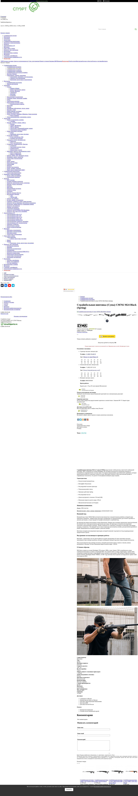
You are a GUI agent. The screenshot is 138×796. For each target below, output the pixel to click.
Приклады (13, 141)
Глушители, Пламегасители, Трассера (17, 144)
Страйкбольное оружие (10, 35)
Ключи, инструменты (13, 167)
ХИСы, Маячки (14, 127)
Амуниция (7, 38)
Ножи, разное (10, 161)
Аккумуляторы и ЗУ (9, 45)
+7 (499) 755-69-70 (91, 354)
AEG (11, 195)
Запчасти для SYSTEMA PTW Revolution (18, 210)
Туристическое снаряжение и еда (13, 57)
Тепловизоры (10, 250)
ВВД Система (11, 180)
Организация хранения (13, 177)
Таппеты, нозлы (11, 190)
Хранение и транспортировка (12, 42)
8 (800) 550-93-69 (9, 24)
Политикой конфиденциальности (102, 786)
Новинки (59, 61)
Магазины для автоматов (14, 230)
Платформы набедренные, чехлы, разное (18, 108)
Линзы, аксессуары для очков (18, 238)
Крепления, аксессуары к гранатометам (21, 79)
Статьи (6, 305)
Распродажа (7, 58)
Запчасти (6, 44)
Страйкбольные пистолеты (14, 82)
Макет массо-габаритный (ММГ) (16, 170)
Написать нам (4, 313)
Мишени (9, 165)
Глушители (13, 145)
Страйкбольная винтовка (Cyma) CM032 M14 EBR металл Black (116, 781)
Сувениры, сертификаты (10, 55)
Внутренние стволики (13, 194)
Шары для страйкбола (13, 261)
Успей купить (72, 61)
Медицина (7, 54)
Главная (82, 296)
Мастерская (79, 61)
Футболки (13, 95)
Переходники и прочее (13, 225)
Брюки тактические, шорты (17, 89)
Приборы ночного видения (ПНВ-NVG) (18, 251)
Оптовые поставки (8, 61)
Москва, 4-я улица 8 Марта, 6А (90, 357)
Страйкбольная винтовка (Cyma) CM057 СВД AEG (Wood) (130, 781)
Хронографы (10, 164)
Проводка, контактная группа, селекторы (18, 183)
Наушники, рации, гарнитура (15, 157)
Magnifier (9, 247)
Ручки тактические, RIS (16, 137)
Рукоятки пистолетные (16, 138)
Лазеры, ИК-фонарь (15, 125)
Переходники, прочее (16, 150)
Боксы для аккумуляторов (14, 227)
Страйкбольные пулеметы (14, 69)
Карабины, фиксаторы (13, 112)
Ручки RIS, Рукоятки (12, 135)
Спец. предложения (34, 61)
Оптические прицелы (13, 246)
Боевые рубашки (14, 88)
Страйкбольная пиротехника (12, 41)
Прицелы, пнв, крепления (11, 50)
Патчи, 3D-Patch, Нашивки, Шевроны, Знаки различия (22, 114)
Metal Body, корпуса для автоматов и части (18, 151)
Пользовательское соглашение (12, 309)
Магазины (6, 47)
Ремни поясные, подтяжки (14, 111)
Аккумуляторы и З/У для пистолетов (17, 223)
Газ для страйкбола (12, 263)
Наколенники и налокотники (15, 97)
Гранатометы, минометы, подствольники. (21, 77)
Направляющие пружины (14, 188)
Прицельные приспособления (15, 254)
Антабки (12, 121)
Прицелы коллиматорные (14, 248)
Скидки (6, 303)
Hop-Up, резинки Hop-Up (14, 193)
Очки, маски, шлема (9, 48)
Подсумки (10, 105)
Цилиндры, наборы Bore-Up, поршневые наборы (20, 204)
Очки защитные (11, 237)
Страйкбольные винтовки (14, 68)
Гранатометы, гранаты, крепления (16, 75)
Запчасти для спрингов (13, 205)
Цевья (11, 132)
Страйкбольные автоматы (14, 66)
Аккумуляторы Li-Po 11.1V (14, 214)
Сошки (9, 160)
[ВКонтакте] (78, 420)
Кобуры (9, 107)
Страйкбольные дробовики (14, 71)
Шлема (9, 241)
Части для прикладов (16, 142)
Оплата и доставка (97, 61)
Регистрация (107, 0)
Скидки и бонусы (87, 61)
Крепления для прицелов (14, 257)
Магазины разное (12, 233)
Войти (100, 0)
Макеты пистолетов (12, 84)
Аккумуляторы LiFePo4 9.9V (15, 220)
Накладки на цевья (12, 162)
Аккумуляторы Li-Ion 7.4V (14, 218)
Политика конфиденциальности (12, 308)
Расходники (7, 51)
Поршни (9, 185)
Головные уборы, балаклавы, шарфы (17, 98)
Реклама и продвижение (20, 316)
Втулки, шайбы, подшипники (15, 200)
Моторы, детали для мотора (14, 184)
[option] (87, 776)
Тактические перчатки (13, 101)
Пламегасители (14, 148)
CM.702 (83, 433)
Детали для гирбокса (12, 198)
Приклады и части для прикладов (16, 140)
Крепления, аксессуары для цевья (19, 134)
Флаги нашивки (14, 115)
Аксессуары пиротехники (14, 172)
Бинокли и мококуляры (13, 253)
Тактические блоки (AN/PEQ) (18, 130)
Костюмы (12, 94)
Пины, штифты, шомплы (14, 168)
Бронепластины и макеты (17, 104)
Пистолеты (7, 37)
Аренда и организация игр (21, 61)
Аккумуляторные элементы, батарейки (17, 221)
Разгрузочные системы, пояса (15, 102)
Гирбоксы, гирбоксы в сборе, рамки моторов (19, 201)
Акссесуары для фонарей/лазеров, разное (21, 128)
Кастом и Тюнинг (12, 74)
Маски (9, 240)
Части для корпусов (15, 152)
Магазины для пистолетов (14, 231)
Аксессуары (7, 40)
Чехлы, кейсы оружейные (14, 175)
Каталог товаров (5, 33)
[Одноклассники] (83, 420)
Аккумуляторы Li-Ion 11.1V (14, 217)
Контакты (104, 61)
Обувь (8, 99)
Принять (69, 789)
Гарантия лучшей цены (82, 332)
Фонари (12, 124)
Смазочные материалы (13, 208)
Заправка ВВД (53, 61)
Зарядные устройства (13, 224)
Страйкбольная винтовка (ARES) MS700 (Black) (101, 780)
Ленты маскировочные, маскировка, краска (19, 117)
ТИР (2, 61)
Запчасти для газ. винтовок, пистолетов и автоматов (21, 203)
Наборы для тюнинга (13, 207)
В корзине (3, 16)
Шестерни (10, 187)
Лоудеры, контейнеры (13, 260)
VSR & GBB (13, 197)
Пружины (9, 191)
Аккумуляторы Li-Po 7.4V (14, 215)
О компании (33, 1)
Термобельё (13, 92)
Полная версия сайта (42, 1)
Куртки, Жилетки (15, 91)
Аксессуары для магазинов (14, 234)
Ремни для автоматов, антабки (15, 119)
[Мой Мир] (85, 420)
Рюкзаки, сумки (11, 109)
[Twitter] (80, 420)
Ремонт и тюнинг (44, 61)
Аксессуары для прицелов (14, 256)
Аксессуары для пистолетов (14, 158)
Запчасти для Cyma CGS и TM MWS (17, 211)
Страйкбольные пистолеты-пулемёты (17, 72)
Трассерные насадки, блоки (17, 147)
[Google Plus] (87, 420)
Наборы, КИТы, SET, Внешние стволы (17, 155)
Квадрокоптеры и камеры (11, 52)
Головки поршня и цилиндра (15, 181)
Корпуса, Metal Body (15, 154)
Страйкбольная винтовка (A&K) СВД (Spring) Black (87, 780)
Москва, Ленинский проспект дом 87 (91, 370)
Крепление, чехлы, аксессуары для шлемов (22, 243)
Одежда (9, 87)
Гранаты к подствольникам (17, 78)
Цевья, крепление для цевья (14, 131)
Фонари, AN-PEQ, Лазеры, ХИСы (16, 122)
